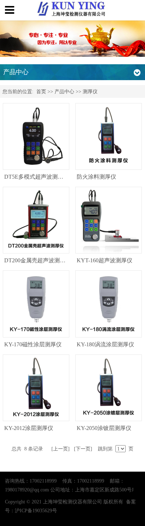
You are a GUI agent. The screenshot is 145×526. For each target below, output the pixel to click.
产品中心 (64, 91)
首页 (41, 91)
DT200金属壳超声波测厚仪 (37, 260)
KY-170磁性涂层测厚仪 (33, 344)
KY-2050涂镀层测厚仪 (104, 428)
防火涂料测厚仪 (96, 177)
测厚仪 (90, 91)
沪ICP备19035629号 (36, 510)
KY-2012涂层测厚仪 (28, 428)
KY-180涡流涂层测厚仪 (105, 344)
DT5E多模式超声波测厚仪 (36, 177)
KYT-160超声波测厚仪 (104, 260)
